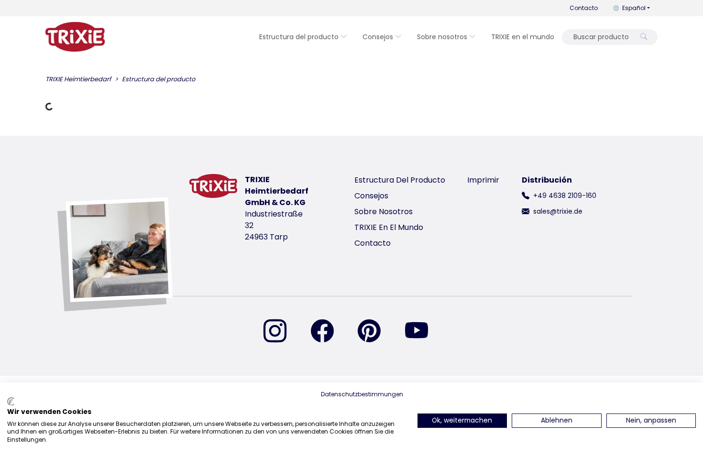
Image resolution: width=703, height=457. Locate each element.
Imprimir (483, 179)
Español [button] (634, 8)
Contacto (584, 8)
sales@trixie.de (557, 211)
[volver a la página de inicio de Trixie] (75, 37)
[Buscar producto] (643, 37)
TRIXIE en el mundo (522, 37)
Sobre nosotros (442, 37)
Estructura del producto (299, 37)
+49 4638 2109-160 (564, 195)
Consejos (377, 37)
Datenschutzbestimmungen (362, 394)
